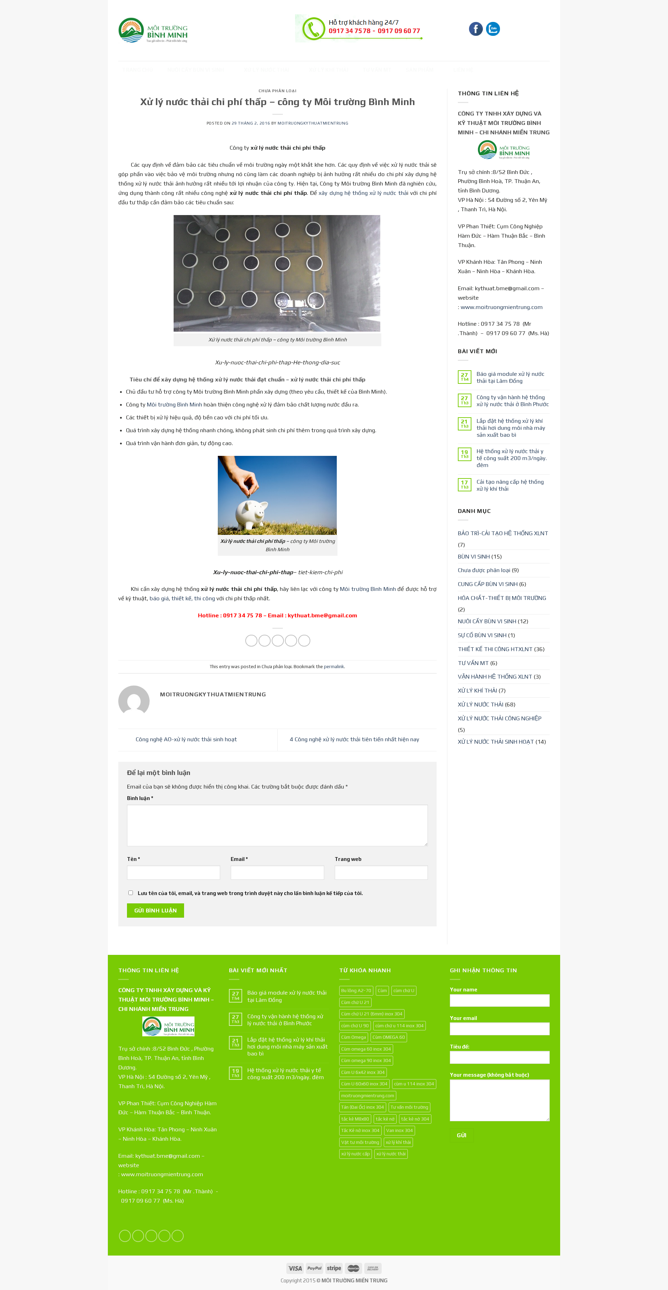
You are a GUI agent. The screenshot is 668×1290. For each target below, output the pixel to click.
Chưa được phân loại (484, 570)
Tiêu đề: (459, 1047)
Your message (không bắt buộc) (489, 1075)
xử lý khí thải (398, 1142)
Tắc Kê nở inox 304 (360, 1130)
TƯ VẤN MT (377, 70)
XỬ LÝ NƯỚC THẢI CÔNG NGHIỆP (499, 718)
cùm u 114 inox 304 (414, 1083)
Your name (463, 989)
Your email (463, 1018)
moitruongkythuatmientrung (313, 123)
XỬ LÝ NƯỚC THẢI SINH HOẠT (496, 741)
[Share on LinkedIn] (304, 641)
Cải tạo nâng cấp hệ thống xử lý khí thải (510, 485)
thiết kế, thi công (193, 598)
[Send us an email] (164, 1236)
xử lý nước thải (391, 1153)
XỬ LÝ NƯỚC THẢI (266, 70)
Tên (133, 859)
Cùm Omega (353, 1037)
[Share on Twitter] (265, 641)
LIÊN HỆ (463, 70)
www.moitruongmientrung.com (502, 306)
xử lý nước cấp (355, 1153)
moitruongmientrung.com (367, 1095)
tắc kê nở (385, 1119)
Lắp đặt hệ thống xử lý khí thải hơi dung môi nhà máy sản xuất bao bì (511, 427)
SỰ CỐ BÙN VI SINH (482, 635)
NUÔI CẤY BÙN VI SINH (195, 70)
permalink (334, 666)
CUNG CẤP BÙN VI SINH (488, 583)
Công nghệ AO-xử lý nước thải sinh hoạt (185, 739)
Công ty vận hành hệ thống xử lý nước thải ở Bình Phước (513, 400)
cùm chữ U (403, 990)
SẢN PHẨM (420, 70)
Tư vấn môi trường (409, 1107)
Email (239, 859)
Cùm (382, 990)
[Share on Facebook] (251, 641)
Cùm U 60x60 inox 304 (364, 1083)
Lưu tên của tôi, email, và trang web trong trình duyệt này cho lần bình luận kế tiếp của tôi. (250, 893)
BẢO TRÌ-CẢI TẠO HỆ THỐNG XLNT (503, 533)
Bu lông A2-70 (356, 990)
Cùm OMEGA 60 (389, 1037)
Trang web (348, 859)
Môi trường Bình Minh (174, 404)
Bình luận (140, 798)
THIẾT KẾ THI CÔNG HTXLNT (495, 649)
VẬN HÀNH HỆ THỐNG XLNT (495, 676)
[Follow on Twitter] (151, 1236)
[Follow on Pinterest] (178, 1236)
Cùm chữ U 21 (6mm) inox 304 (372, 1013)
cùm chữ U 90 (355, 1025)
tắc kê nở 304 (415, 1119)
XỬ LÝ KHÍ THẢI (328, 70)
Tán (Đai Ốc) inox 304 (362, 1107)
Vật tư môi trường (360, 1142)
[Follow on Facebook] (125, 1236)
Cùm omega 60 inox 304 (366, 1049)
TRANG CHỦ (137, 70)
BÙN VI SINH (474, 556)
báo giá (159, 598)
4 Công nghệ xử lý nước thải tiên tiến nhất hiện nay (355, 739)
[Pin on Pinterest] (291, 641)
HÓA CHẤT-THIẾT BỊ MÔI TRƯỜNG (502, 597)
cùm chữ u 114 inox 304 (399, 1025)
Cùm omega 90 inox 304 (366, 1060)
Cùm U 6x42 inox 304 (363, 1072)
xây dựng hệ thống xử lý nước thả (363, 192)
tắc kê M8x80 (355, 1119)
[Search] (543, 29)
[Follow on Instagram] (138, 1236)
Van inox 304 (399, 1130)
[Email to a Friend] (278, 641)
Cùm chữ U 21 (355, 1002)
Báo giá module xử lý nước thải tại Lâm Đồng (510, 377)
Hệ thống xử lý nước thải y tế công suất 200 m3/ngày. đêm (512, 458)
